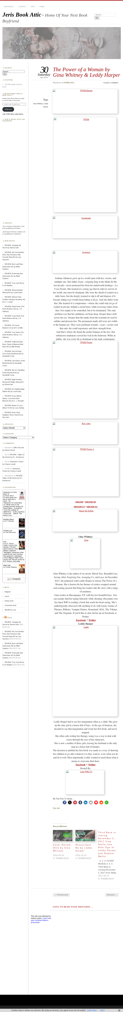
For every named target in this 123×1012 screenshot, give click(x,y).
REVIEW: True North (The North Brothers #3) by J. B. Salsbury (13, 334)
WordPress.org (10, 610)
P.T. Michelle (9, 521)
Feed (9, 617)
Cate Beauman (10, 532)
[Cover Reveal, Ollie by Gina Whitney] (63, 835)
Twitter (92, 620)
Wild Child (6, 565)
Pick (4, 542)
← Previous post (61, 895)
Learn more (92, 1010)
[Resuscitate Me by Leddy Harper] (85, 835)
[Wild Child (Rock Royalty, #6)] (22, 573)
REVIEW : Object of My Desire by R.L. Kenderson (12, 478)
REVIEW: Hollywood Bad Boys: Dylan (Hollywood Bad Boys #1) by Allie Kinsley (12, 344)
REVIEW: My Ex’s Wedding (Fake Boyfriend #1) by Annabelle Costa (13, 372)
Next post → (112, 895)
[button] (64, 802)
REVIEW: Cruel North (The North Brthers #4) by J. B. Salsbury (13, 318)
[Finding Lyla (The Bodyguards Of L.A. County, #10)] (22, 538)
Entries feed (9, 601)
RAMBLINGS (69, 83)
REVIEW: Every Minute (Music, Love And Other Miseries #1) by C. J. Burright (13, 398)
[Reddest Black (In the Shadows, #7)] (22, 527)
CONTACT (22, 6)
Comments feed (10, 605)
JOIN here (8, 109)
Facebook (81, 620)
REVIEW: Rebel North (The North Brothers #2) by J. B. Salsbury (13, 309)
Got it (102, 1010)
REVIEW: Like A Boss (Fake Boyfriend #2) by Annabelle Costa (13, 363)
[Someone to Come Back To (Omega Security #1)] (22, 499)
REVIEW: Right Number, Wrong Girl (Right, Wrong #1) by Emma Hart (13, 382)
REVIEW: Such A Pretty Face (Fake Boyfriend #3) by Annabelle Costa (12, 353)
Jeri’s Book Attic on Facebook (13, 120)
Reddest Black (8, 519)
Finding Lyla (7, 530)
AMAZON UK (90, 502)
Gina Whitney (38, 103)
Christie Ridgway (11, 567)
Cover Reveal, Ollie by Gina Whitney (62, 848)
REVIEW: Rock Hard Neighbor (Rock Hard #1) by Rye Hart (12, 415)
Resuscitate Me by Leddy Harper (83, 848)
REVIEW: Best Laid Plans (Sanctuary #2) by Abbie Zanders (12, 266)
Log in (7, 596)
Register (8, 592)
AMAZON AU (92, 507)
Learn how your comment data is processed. (41, 920)
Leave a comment (111, 83)
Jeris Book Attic (21, 14)
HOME (41, 6)
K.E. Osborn (9, 543)
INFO (33, 6)
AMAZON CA (79, 507)
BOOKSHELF (9, 6)
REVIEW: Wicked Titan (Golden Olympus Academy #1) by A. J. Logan (13, 299)
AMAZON (79, 502)
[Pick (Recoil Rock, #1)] (22, 549)
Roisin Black (9, 496)
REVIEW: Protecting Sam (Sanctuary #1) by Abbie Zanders (12, 276)
